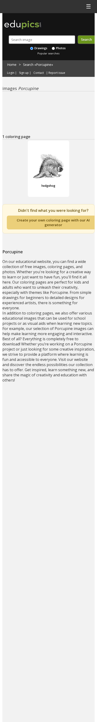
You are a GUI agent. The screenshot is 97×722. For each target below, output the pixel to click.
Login (10, 72)
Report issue (56, 72)
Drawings (40, 48)
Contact (38, 72)
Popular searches (48, 53)
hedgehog (48, 186)
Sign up (24, 72)
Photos (60, 48)
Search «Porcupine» (38, 64)
